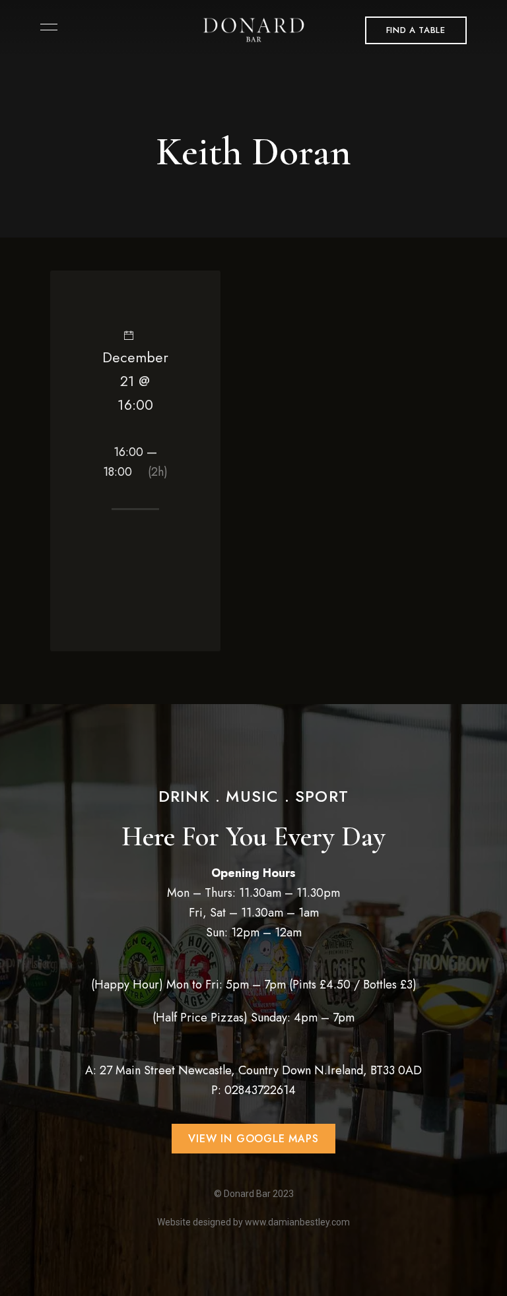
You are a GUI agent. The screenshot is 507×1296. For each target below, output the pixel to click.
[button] (416, 30)
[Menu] (45, 27)
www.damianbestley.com (297, 1222)
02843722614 (260, 1090)
